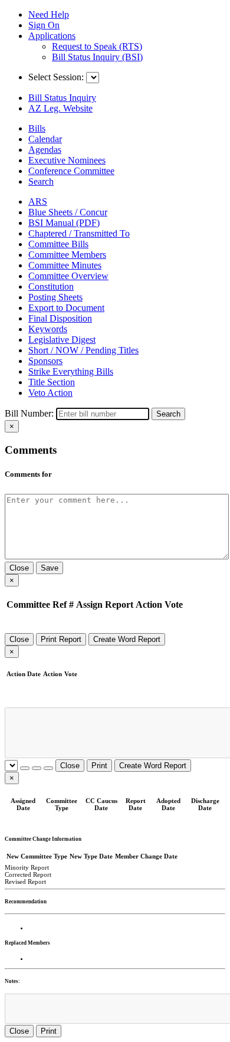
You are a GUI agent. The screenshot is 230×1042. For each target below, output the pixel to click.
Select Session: (56, 77)
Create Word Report (126, 639)
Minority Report (27, 867)
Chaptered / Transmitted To (79, 233)
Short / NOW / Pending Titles (83, 350)
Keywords (47, 329)
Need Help (48, 14)
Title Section (51, 382)
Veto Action (50, 393)
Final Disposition (60, 318)
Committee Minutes (64, 265)
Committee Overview (68, 276)
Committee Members (67, 255)
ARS (37, 201)
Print (99, 765)
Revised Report (25, 881)
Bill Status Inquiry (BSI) (97, 57)
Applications (51, 36)
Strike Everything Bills (70, 371)
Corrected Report (28, 874)
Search (168, 413)
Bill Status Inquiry (62, 98)
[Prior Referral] (24, 768)
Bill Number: (29, 413)
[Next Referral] (36, 768)
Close (19, 567)
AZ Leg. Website (60, 108)
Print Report (61, 639)
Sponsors (45, 361)
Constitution (51, 286)
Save (49, 567)
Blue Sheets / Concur (67, 212)
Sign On (44, 25)
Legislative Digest (62, 340)
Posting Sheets (55, 297)
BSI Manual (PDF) (64, 223)
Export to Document (66, 308)
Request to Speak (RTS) (97, 46)
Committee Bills (58, 244)
